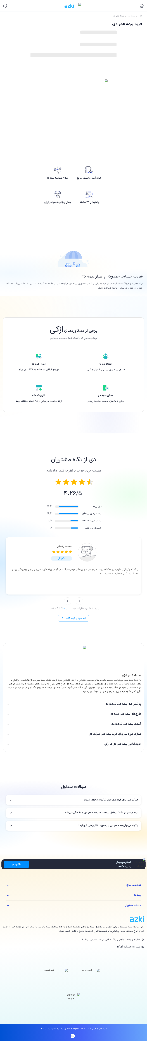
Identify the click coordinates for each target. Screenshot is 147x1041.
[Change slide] (79, 601)
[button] (61, 558)
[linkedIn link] (73, 1036)
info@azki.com (125, 947)
